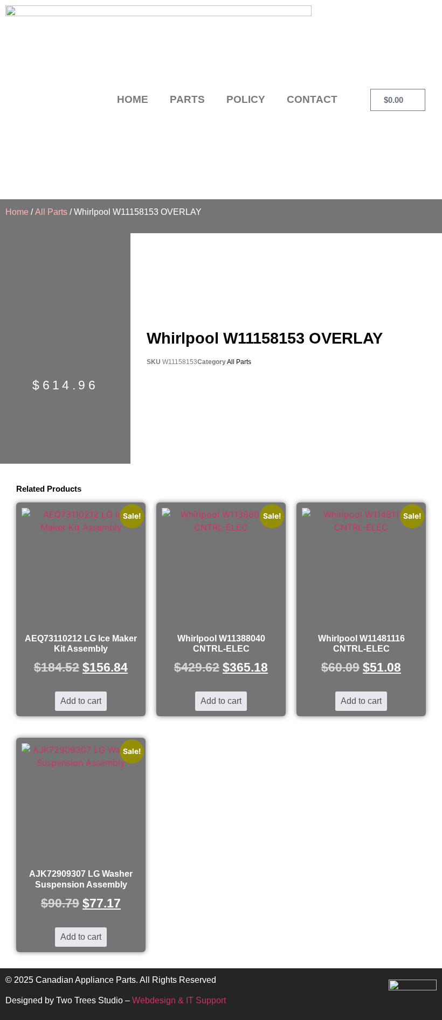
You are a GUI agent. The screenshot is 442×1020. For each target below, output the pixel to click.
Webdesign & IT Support (179, 1000)
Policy (245, 99)
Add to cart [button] (80, 700)
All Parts (51, 211)
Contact (312, 99)
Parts (187, 99)
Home (132, 99)
